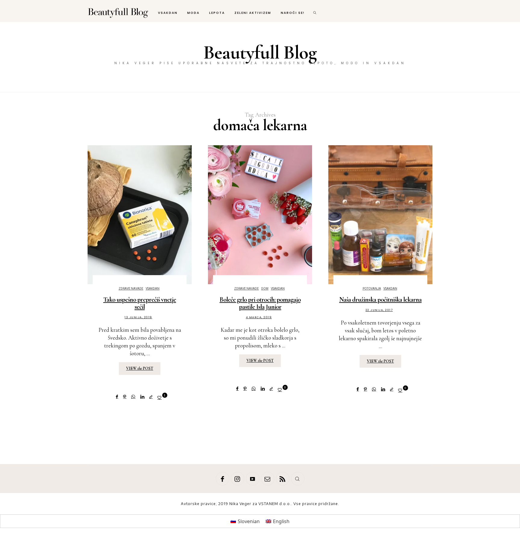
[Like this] (160, 397)
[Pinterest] (124, 397)
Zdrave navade (131, 289)
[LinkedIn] (142, 397)
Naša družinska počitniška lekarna (380, 299)
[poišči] (315, 11)
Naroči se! (293, 13)
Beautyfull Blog (260, 52)
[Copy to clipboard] (151, 397)
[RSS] (282, 478)
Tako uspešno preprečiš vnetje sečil (139, 303)
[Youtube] (252, 478)
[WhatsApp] (133, 397)
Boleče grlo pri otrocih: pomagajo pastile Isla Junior (260, 303)
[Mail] (267, 478)
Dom (264, 289)
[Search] (298, 478)
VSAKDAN (168, 13)
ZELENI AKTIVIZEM (252, 13)
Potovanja (372, 289)
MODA (193, 13)
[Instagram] (237, 478)
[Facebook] (117, 397)
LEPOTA (217, 13)
